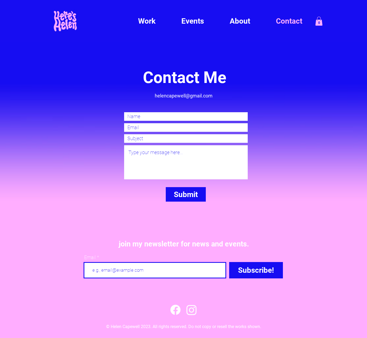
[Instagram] (191, 310)
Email (90, 257)
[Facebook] (175, 310)
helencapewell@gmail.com (184, 96)
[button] (319, 21)
